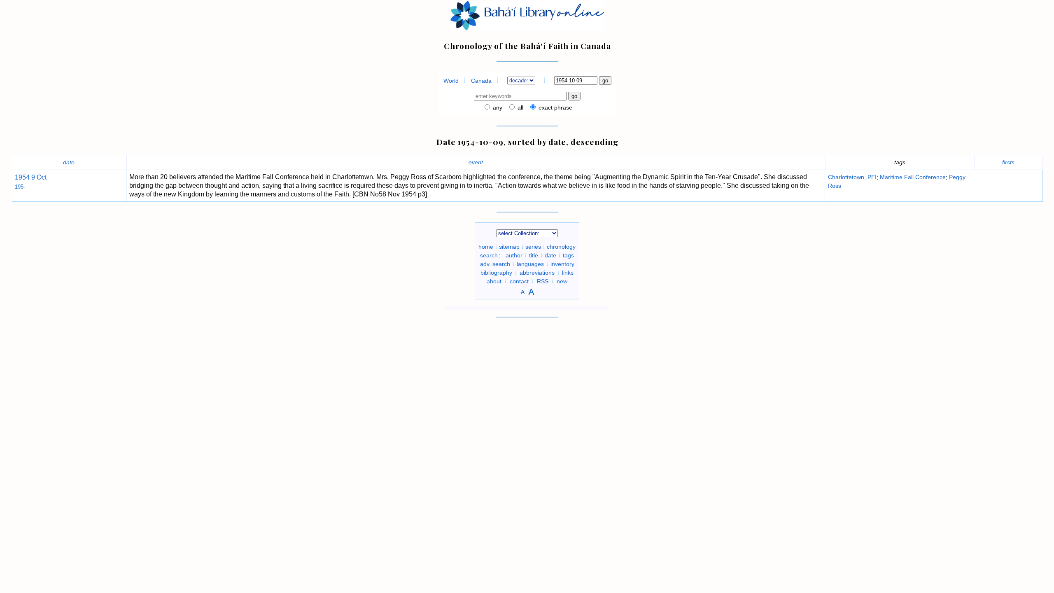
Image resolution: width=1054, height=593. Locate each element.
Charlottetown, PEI (852, 177)
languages (530, 264)
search (489, 255)
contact (519, 281)
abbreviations (537, 272)
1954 (22, 177)
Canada (481, 80)
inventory (562, 264)
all (519, 107)
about (494, 281)
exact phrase (554, 107)
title (533, 255)
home (485, 246)
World (451, 80)
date (69, 162)
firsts (1008, 162)
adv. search (495, 264)
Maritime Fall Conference (913, 177)
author (514, 255)
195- (20, 187)
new (562, 281)
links (568, 272)
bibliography (496, 272)
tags (568, 255)
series (533, 246)
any (496, 107)
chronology (561, 246)
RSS (542, 281)
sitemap (509, 246)
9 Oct (38, 177)
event (476, 162)
